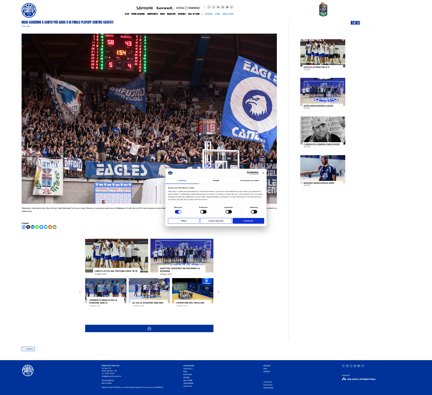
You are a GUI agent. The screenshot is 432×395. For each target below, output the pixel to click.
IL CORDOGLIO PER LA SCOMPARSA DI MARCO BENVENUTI (322, 144)
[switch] (203, 212)
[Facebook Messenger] (41, 227)
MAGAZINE (266, 366)
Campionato (152, 13)
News (162, 13)
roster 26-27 (187, 369)
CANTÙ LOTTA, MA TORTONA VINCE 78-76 (316, 67)
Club (127, 13)
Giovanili (182, 13)
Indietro (29, 349)
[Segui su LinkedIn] (354, 365)
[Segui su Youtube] (358, 365)
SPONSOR (266, 372)
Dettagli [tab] (216, 180)
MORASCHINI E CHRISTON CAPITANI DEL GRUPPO (319, 183)
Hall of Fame (194, 13)
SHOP (265, 369)
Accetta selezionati (216, 221)
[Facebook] (24, 227)
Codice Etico (187, 386)
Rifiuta (183, 221)
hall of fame (187, 380)
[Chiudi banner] (263, 173)
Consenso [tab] (182, 180)
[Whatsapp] (37, 227)
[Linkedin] (33, 227)
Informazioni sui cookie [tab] (249, 180)
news (185, 372)
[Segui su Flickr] (362, 365)
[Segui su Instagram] (347, 365)
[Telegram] (46, 227)
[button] (218, 292)
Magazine (171, 13)
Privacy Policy (268, 385)
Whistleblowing (268, 388)
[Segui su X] (351, 365)
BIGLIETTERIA (228, 13)
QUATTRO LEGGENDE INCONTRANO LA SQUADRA (318, 105)
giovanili (186, 377)
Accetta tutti (248, 221)
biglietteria (187, 374)
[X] (28, 227)
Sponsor (209, 13)
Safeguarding (188, 383)
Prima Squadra (138, 13)
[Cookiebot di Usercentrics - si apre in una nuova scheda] (248, 173)
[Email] (54, 227)
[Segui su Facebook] (343, 365)
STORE (217, 13)
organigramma (188, 366)
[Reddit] (50, 227)
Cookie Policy (268, 382)
